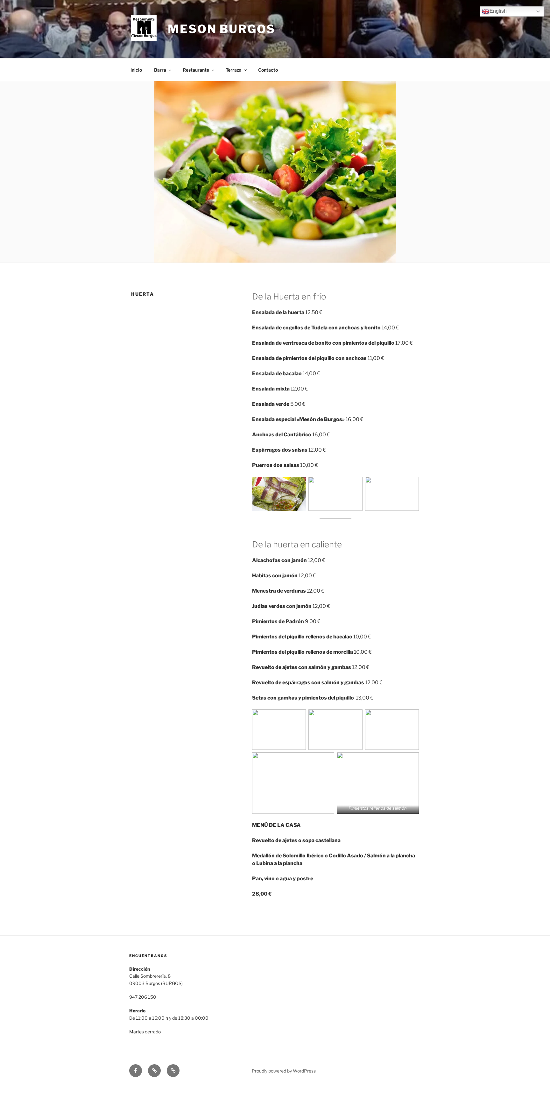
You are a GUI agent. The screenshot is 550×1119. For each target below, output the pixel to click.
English (498, 11)
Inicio (136, 70)
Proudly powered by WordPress (284, 1070)
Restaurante (196, 70)
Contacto (268, 70)
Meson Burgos (221, 29)
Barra (160, 70)
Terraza (234, 70)
